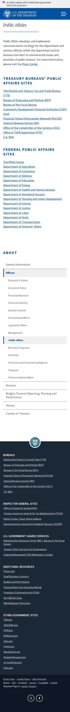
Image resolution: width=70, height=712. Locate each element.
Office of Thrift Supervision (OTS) (22, 132)
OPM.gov (8, 630)
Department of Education (18, 180)
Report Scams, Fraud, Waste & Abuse (22, 518)
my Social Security (13, 662)
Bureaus (11, 385)
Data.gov (8, 641)
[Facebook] (39, 698)
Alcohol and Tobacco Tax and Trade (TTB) (25, 459)
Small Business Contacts (16, 576)
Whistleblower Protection (17, 603)
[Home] (21, 14)
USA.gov (8, 619)
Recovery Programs (18, 347)
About (10, 252)
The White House (13, 162)
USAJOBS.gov (11, 625)
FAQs (14, 682)
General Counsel (17, 310)
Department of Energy (16, 185)
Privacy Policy (9, 679)
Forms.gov (9, 646)
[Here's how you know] (35, 4)
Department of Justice (16, 208)
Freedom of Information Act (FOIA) (21, 592)
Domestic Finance (18, 280)
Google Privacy (23, 679)
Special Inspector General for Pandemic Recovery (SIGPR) (33, 524)
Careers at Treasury (17, 413)
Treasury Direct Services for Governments (25, 549)
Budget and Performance (17, 581)
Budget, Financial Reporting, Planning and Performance (31, 395)
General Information (18, 264)
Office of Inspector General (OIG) (20, 508)
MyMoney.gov (11, 635)
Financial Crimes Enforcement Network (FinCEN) (32, 118)
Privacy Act (9, 571)
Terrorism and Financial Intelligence (28, 362)
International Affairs (19, 317)
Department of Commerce (19, 171)
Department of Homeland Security (24, 194)
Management (15, 332)
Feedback (22, 682)
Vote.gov (8, 667)
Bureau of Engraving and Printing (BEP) (27, 100)
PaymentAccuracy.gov (15, 657)
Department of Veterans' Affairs (22, 226)
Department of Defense (17, 176)
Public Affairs (16, 340)
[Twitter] (31, 698)
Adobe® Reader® (29, 686)
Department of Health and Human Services (29, 190)
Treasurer (13, 370)
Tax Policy (13, 355)
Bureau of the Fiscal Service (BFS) (21, 470)
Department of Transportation (21, 222)
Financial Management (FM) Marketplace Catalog (28, 554)
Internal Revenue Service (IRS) (21, 123)
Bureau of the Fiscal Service (20, 105)
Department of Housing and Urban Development (32, 199)
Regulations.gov (12, 651)
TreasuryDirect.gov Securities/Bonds (23, 587)
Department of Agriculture (19, 167)
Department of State (15, 217)
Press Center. (30, 64)
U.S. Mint (8, 137)
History (10, 405)
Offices (10, 273)
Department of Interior (17, 203)
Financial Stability (18, 302)
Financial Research (18, 295)
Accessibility (43, 682)
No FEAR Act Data (13, 598)
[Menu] (64, 14)
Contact (54, 682)
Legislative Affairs (17, 325)
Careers (32, 682)
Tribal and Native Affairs (21, 377)
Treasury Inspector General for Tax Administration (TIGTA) (33, 513)
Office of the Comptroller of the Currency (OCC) (31, 128)
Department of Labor (16, 213)
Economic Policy (17, 288)
